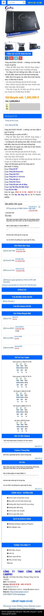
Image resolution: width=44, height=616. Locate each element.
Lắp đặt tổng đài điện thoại (19, 187)
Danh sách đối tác (14, 556)
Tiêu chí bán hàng (14, 560)
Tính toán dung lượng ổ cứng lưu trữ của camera (18, 440)
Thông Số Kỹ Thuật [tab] (11, 120)
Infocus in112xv (20, 269)
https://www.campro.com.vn (19, 592)
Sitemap (10, 563)
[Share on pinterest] (20, 58)
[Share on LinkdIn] (16, 58)
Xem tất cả (38, 446)
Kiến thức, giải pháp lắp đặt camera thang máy (17, 455)
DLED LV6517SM (20, 249)
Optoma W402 (18, 346)
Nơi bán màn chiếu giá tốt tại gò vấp (17, 235)
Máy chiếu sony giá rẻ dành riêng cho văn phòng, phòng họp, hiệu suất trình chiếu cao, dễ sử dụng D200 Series (23, 220)
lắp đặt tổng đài (21, 194)
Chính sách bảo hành (15, 514)
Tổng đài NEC (14, 174)
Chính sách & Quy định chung (18, 498)
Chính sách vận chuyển (16, 511)
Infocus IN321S (19, 327)
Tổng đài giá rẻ (14, 179)
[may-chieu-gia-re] (22, 301)
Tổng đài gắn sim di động (18, 184)
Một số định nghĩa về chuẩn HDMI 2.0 (17, 225)
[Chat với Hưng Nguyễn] (18, 368)
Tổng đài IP (13, 169)
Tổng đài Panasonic (16, 171)
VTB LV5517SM (19, 259)
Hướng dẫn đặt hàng (15, 507)
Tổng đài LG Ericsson (17, 177)
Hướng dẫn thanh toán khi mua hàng (21, 504)
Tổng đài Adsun (15, 182)
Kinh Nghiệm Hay (14, 527)
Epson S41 (15, 317)
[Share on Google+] (11, 58)
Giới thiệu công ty (14, 550)
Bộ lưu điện (13, 189)
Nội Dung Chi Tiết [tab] (11, 116)
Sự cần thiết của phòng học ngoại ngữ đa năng (20, 240)
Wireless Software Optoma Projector (20, 524)
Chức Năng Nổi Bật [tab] (11, 125)
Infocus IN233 (18, 336)
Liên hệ (11, 553)
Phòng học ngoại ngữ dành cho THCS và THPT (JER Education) (19, 285)
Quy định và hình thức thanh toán (19, 501)
